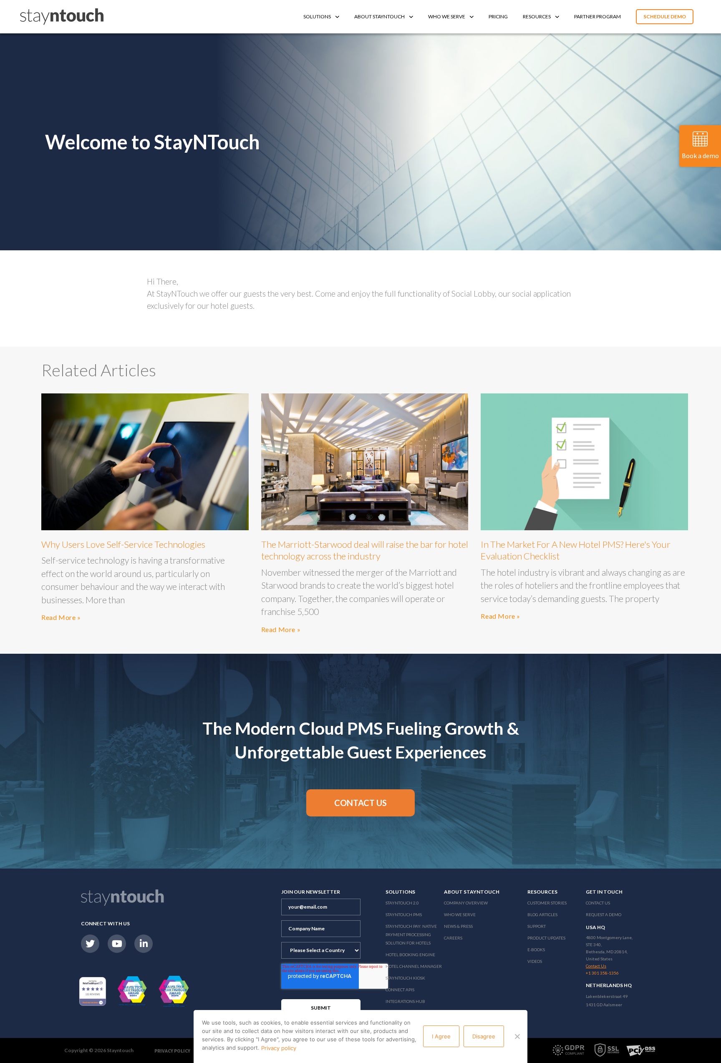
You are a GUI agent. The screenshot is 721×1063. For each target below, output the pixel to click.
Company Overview (466, 902)
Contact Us (598, 902)
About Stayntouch (379, 16)
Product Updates (546, 937)
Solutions (317, 16)
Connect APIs (400, 989)
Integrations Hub (405, 1001)
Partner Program (597, 16)
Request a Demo (603, 914)
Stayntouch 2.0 (402, 902)
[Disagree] (517, 1036)
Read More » (61, 617)
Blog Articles (542, 914)
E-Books (536, 949)
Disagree (483, 1036)
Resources (537, 16)
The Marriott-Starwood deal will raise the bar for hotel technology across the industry (364, 550)
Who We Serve (446, 16)
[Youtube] (117, 944)
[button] (360, 802)
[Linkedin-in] (143, 944)
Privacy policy (278, 1048)
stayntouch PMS (404, 914)
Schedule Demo (664, 16)
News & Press (458, 926)
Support (536, 926)
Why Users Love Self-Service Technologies (123, 544)
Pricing (498, 16)
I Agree (441, 1036)
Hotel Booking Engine (410, 954)
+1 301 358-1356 (602, 972)
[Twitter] (90, 944)
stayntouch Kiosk (405, 977)
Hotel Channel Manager (414, 966)
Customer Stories (547, 902)
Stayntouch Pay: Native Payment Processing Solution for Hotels (411, 934)
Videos (534, 961)
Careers (453, 937)
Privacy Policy (172, 1051)
